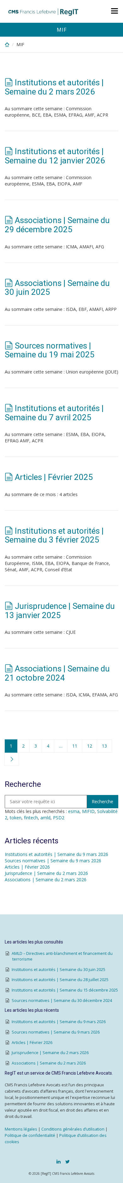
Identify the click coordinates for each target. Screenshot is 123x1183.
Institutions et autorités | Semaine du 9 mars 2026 (56, 854)
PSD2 (58, 818)
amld (45, 818)
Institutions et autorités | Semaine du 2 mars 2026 (54, 87)
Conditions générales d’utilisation (72, 1129)
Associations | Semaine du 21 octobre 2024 (57, 673)
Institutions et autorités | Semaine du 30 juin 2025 (58, 969)
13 (104, 746)
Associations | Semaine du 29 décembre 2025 (57, 224)
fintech (31, 818)
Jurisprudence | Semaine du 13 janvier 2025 (60, 610)
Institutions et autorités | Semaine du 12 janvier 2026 (55, 156)
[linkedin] (59, 1161)
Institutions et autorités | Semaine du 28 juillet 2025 (60, 979)
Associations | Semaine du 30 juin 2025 (57, 287)
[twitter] (67, 1161)
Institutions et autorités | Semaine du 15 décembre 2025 (65, 990)
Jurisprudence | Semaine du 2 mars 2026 (46, 873)
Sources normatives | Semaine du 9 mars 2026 (53, 861)
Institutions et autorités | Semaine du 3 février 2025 (54, 535)
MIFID (88, 811)
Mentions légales (21, 1129)
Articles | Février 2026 (27, 867)
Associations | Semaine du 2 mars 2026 (45, 880)
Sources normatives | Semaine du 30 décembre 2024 (62, 1000)
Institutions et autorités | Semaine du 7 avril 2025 (54, 412)
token (15, 818)
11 (74, 746)
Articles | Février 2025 (54, 477)
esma (73, 811)
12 (89, 746)
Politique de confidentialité (30, 1135)
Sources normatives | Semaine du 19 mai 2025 (50, 350)
